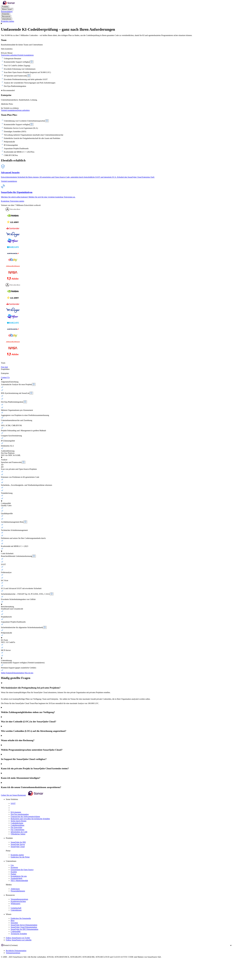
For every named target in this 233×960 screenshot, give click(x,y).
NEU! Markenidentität (19, 880)
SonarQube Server (18, 844)
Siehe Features (6, 673)
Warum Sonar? (7, 9)
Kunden (14, 872)
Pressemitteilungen (18, 891)
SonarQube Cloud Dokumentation (24, 927)
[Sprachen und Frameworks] (23, 462)
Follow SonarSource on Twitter (18, 938)
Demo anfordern (23, 110)
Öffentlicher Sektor (18, 834)
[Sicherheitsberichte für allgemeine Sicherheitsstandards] (45, 627)
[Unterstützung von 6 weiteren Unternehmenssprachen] (47, 120)
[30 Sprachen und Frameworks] (29, 75)
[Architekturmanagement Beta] (25, 521)
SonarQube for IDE (18, 842)
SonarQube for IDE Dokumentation (24, 929)
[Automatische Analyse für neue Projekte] (34, 384)
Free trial (4, 367)
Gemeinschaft (16, 908)
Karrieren (14, 867)
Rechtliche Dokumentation (16, 951)
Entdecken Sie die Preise (20, 857)
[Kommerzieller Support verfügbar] (31, 61)
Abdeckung (15, 889)
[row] (116, 381)
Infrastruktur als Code (19, 832)
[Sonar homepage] (9, 4)
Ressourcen (6, 16)
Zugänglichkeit (16, 878)
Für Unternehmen (17, 830)
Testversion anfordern (9, 55)
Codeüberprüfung (17, 825)
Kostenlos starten (7, 21)
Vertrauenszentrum (13, 953)
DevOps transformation (20, 814)
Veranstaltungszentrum (19, 899)
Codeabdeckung (17, 823)
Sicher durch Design (18, 821)
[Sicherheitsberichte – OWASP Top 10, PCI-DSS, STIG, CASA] (52, 593)
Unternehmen (6, 19)
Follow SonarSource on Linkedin (18, 940)
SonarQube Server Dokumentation (24, 925)
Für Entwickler (16, 827)
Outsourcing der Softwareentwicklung (25, 816)
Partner (13, 874)
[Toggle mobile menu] (116, 23)
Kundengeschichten (18, 901)
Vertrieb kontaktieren (26, 55)
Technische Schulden (19, 934)
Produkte (5, 7)
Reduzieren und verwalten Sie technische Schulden (30, 819)
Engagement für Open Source (22, 870)
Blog (12, 920)
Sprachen (14, 923)
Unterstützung (16, 910)
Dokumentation (18, 673)
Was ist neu (29, 673)
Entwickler (5, 14)
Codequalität (15, 931)
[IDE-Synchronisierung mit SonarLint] (31, 393)
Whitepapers (15, 904)
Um (12, 865)
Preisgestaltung (6, 11)
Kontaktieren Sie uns (19, 876)
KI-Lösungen (16, 812)
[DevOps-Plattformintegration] (25, 401)
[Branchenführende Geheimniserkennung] (34, 556)
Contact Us (5, 377)
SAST (13, 803)
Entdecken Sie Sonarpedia (21, 918)
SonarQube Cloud (18, 847)
